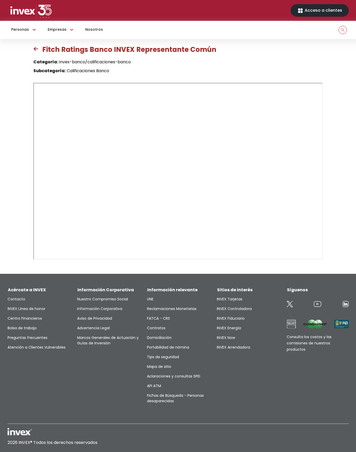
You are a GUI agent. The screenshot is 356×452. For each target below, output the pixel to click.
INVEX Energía (229, 328)
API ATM (154, 385)
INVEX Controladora (234, 308)
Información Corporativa (99, 308)
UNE (150, 299)
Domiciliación (159, 337)
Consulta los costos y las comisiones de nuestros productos (309, 343)
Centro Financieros (25, 318)
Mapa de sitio (159, 366)
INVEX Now (226, 337)
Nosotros (94, 29)
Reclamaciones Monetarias (172, 308)
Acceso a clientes (323, 10)
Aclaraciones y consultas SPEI (173, 376)
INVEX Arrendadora (233, 347)
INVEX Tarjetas (229, 299)
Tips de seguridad (163, 357)
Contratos (156, 328)
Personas (20, 29)
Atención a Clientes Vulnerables (36, 347)
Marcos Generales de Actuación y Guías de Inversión (108, 340)
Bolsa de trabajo (22, 328)
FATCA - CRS (158, 318)
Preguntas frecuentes (27, 337)
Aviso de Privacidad (94, 318)
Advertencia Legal (93, 328)
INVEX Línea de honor (26, 308)
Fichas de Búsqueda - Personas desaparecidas (175, 398)
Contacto (16, 299)
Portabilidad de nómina (168, 347)
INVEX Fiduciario (231, 318)
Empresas (57, 29)
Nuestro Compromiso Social (102, 299)
